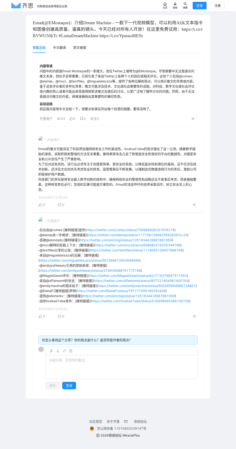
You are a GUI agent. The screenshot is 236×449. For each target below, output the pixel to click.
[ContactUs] (126, 421)
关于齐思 (113, 421)
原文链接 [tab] (79, 47)
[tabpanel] (118, 225)
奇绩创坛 (140, 421)
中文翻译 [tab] (59, 47)
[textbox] (122, 367)
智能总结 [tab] (39, 47)
